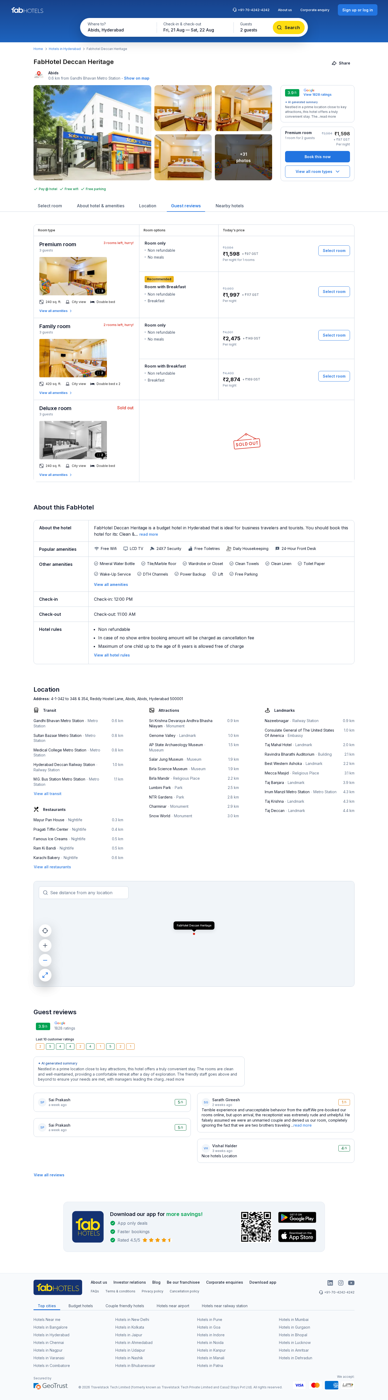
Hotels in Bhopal (293, 1335)
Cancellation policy (184, 1291)
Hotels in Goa (208, 1327)
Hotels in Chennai (49, 1342)
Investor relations (129, 1282)
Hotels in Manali (210, 1358)
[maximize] (45, 975)
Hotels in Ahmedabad (134, 1342)
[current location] (45, 930)
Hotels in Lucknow (295, 1342)
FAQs (95, 1291)
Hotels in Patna (210, 1365)
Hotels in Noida (210, 1342)
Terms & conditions (120, 1291)
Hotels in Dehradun (295, 1358)
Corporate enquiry (314, 10)
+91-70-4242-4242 (253, 10)
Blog (156, 1282)
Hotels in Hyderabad (65, 49)
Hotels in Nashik (129, 1358)
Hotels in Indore (211, 1335)
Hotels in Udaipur (130, 1350)
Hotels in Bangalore (51, 1327)
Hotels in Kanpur (211, 1350)
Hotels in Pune (209, 1319)
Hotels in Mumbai (294, 1319)
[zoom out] (45, 960)
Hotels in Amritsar (294, 1350)
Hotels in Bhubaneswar (135, 1365)
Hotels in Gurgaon (294, 1327)
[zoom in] (45, 945)
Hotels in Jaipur (128, 1335)
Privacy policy (152, 1291)
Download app (262, 1282)
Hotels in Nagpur (48, 1350)
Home (38, 49)
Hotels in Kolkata (129, 1327)
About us (285, 10)
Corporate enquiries (224, 1282)
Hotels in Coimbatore (52, 1365)
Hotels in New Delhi (132, 1319)
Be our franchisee (183, 1282)
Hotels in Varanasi (49, 1358)
